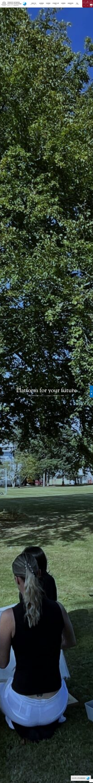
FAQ (77, 4)
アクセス (84, 6)
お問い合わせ (87, 6)
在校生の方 (84, 2)
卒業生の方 (91, 2)
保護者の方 (87, 2)
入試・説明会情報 (91, 391)
